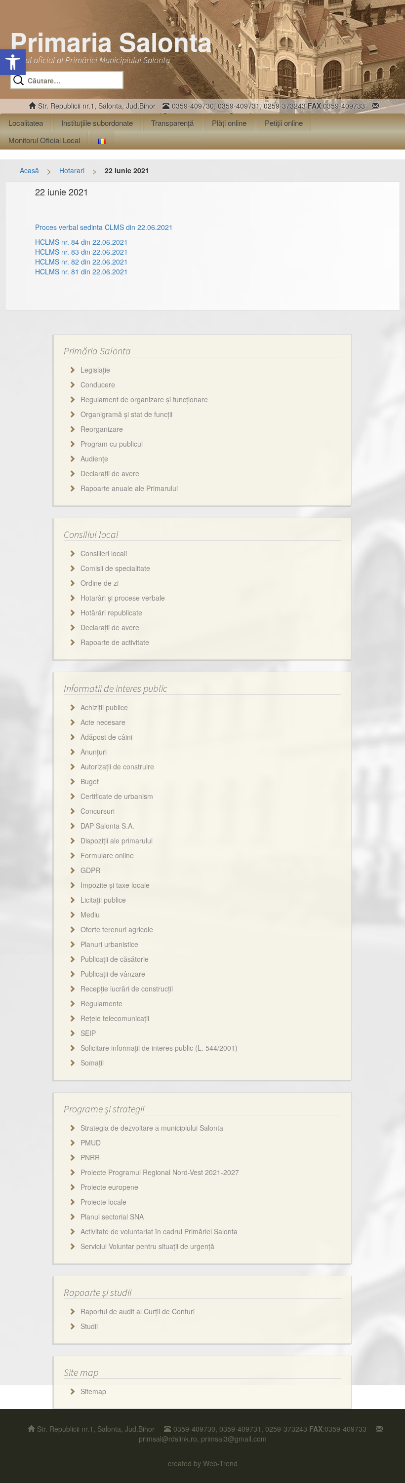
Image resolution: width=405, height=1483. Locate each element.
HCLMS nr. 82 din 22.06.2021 (81, 261)
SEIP (88, 1033)
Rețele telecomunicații (115, 1018)
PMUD (91, 1142)
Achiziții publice (104, 707)
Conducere (98, 384)
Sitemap (93, 1391)
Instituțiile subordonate (97, 122)
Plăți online (229, 122)
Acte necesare (103, 722)
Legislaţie (95, 370)
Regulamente (101, 1003)
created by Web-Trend (203, 1463)
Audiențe (94, 458)
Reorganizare (102, 429)
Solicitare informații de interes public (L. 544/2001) (159, 1048)
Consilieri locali (104, 553)
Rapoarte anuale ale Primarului (129, 488)
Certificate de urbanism (117, 796)
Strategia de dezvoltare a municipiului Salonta (152, 1128)
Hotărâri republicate (111, 612)
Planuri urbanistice (109, 944)
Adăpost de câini (106, 737)
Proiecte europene (109, 1187)
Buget (90, 781)
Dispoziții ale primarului (117, 840)
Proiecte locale (103, 1202)
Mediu (90, 914)
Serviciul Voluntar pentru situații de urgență (147, 1246)
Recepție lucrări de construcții (127, 988)
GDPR (90, 870)
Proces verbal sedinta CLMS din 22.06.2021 (104, 227)
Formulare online (107, 855)
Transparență (172, 122)
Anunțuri (94, 752)
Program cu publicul (112, 444)
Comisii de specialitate (115, 568)
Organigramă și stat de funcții (126, 414)
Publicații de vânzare (113, 974)
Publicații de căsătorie (115, 959)
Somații (92, 1062)
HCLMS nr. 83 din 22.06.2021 (81, 252)
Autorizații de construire (117, 766)
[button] (13, 62)
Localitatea (25, 122)
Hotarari (71, 170)
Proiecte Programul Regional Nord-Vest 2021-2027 (160, 1172)
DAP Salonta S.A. (107, 826)
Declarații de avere (110, 473)
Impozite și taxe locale (115, 885)
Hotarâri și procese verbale (123, 598)
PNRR (90, 1157)
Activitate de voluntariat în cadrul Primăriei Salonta (159, 1231)
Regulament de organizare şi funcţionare (144, 399)
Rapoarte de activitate (115, 642)
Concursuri (98, 811)
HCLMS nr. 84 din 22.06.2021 (81, 242)
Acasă (29, 170)
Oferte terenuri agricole (117, 929)
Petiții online (284, 122)
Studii (89, 1326)
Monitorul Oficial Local (44, 140)
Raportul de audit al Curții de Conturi (138, 1311)
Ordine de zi (100, 583)
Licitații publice (103, 900)
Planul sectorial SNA (112, 1216)
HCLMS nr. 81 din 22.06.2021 (81, 271)
